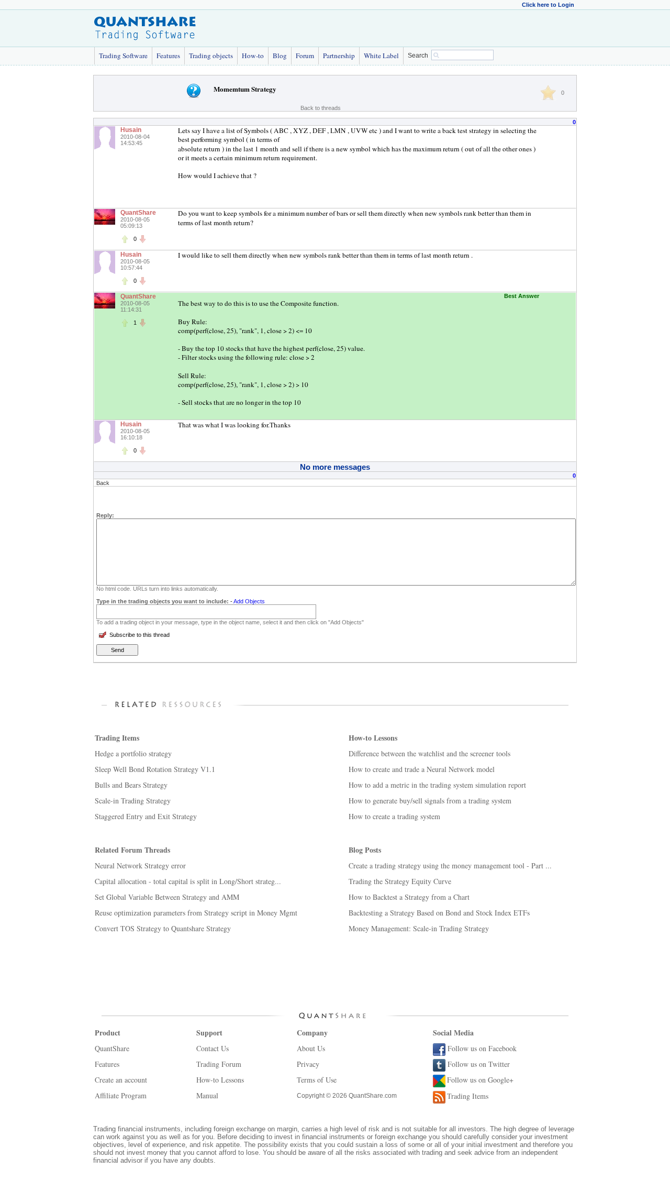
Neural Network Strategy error (140, 865)
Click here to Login (548, 5)
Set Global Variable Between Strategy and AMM (167, 897)
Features (168, 55)
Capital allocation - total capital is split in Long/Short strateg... (188, 881)
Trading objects (211, 55)
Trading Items (467, 1096)
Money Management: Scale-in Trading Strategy (419, 928)
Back (102, 483)
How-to (253, 55)
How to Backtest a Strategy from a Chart (409, 897)
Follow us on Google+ (480, 1080)
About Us (311, 1048)
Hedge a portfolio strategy (133, 753)
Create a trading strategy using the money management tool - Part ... (450, 865)
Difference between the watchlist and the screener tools (429, 753)
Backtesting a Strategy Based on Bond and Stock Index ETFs (439, 913)
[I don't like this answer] (142, 239)
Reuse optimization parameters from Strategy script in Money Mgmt (196, 913)
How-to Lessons (220, 1080)
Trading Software (123, 55)
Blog (280, 55)
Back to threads (320, 108)
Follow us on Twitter (479, 1064)
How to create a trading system (394, 816)
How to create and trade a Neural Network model (422, 769)
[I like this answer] (124, 239)
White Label (381, 55)
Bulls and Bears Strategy (131, 785)
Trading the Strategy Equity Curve (400, 881)
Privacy (308, 1064)
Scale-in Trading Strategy (133, 801)
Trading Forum (218, 1064)
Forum (305, 55)
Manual (207, 1095)
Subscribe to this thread (139, 635)
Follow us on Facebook (482, 1048)
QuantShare (138, 212)
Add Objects (249, 601)
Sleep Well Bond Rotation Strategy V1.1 (155, 769)
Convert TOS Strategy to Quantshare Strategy (163, 928)
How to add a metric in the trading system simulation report (437, 785)
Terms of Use (317, 1080)
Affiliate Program (121, 1095)
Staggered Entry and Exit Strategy (146, 816)
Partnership (339, 55)
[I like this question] (548, 93)
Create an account (121, 1080)
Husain (130, 130)
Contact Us (212, 1048)
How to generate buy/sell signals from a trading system (430, 801)
